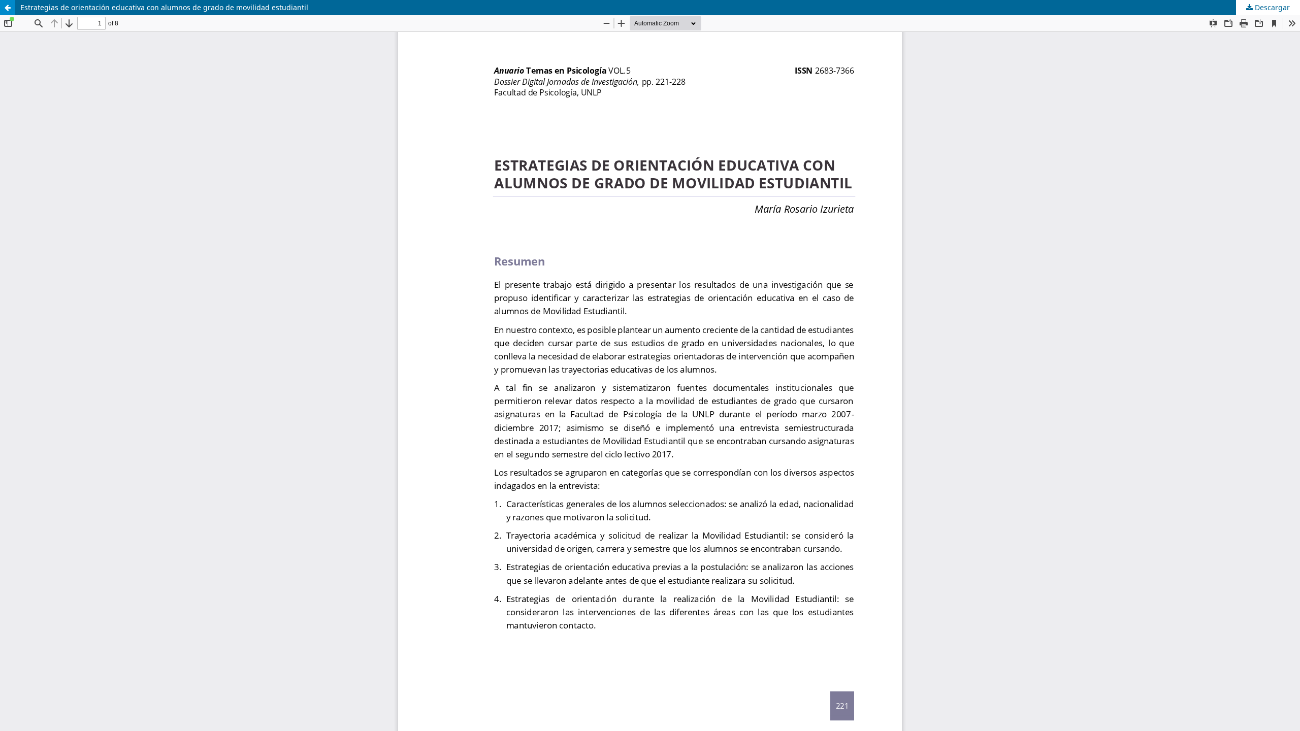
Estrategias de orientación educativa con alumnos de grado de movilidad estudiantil (164, 7)
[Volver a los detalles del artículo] (7, 7)
